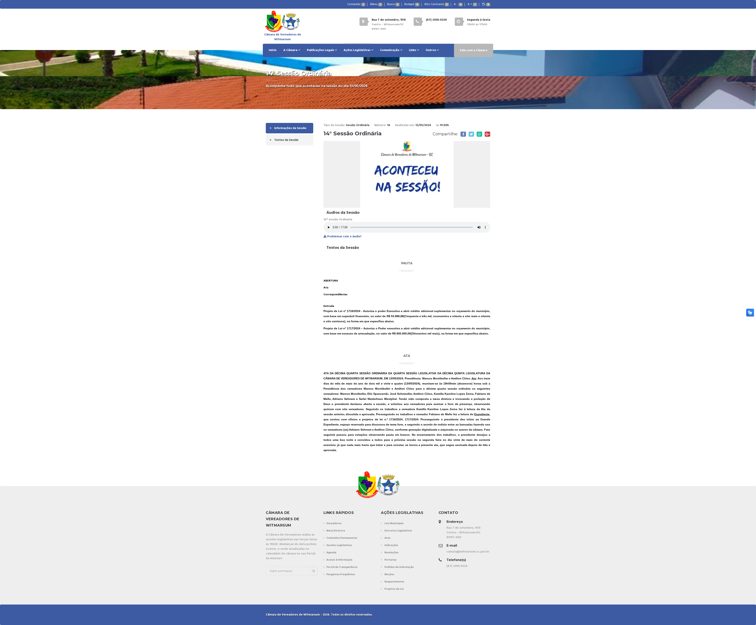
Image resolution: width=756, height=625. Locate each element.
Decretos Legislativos (398, 531)
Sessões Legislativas (339, 545)
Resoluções (391, 553)
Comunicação (390, 50)
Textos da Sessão (285, 140)
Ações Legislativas (357, 50)
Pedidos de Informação (399, 567)
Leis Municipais (394, 523)
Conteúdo (355, 4)
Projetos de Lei (394, 589)
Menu (375, 4)
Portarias (390, 560)
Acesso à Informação (339, 560)
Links (413, 50)
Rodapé (411, 4)
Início (273, 50)
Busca (392, 4)
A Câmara (290, 50)
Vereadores (333, 523)
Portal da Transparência (341, 567)
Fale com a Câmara (473, 50)
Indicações (391, 545)
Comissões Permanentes (341, 538)
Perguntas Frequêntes (340, 574)
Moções (389, 574)
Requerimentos (394, 582)
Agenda (331, 553)
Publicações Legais (321, 50)
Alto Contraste (435, 4)
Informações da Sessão (289, 128)
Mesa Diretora (335, 531)
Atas (387, 538)
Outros (431, 50)
